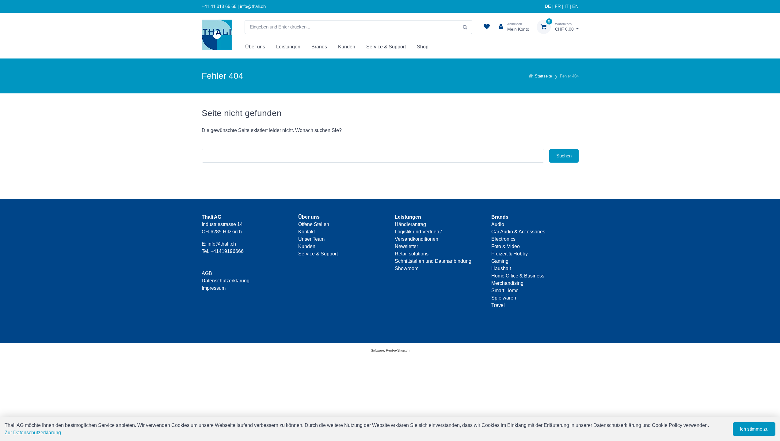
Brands (319, 46)
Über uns (255, 46)
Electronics (503, 239)
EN (575, 6)
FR (558, 6)
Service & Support (386, 46)
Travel (498, 305)
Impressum (214, 288)
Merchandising (507, 283)
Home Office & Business (517, 275)
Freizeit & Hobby (509, 253)
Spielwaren (503, 297)
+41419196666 (227, 251)
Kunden (346, 46)
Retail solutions (411, 253)
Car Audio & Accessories (518, 231)
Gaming (499, 261)
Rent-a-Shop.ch (397, 350)
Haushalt (501, 268)
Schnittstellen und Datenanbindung (433, 261)
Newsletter (406, 246)
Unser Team (311, 239)
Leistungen (288, 46)
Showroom (406, 268)
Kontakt (306, 231)
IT (567, 6)
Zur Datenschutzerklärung (33, 432)
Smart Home (505, 290)
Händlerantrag (410, 224)
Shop (422, 46)
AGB (207, 273)
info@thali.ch (221, 244)
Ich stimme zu (754, 429)
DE (548, 6)
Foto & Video (505, 246)
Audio (497, 224)
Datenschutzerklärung (225, 280)
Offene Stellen (313, 224)
